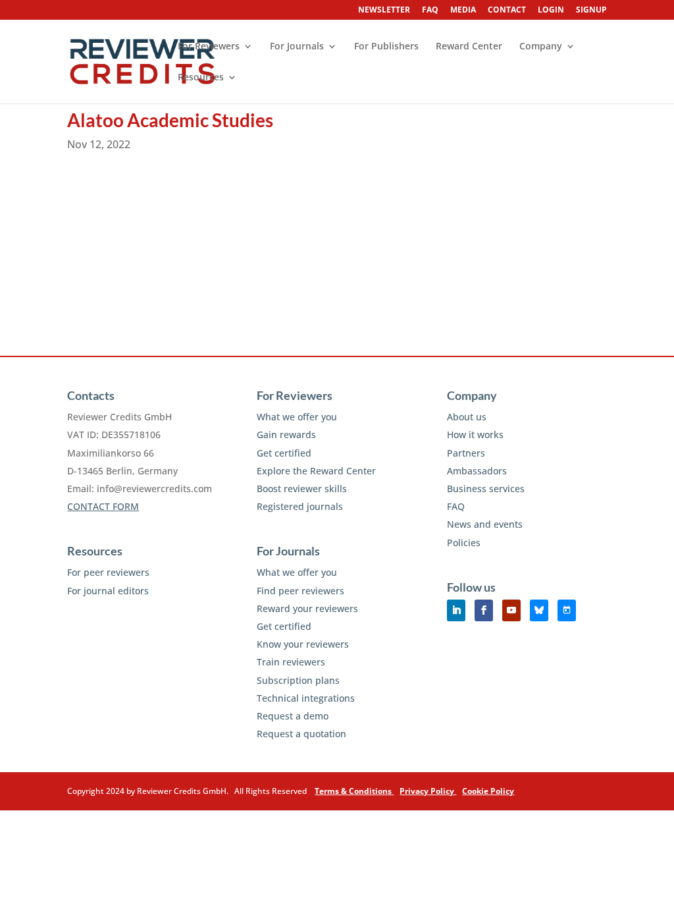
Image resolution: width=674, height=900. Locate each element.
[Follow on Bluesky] (539, 610)
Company (540, 47)
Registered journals (300, 506)
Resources (201, 77)
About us (466, 416)
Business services (486, 488)
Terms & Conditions (354, 791)
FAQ (430, 10)
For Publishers (386, 47)
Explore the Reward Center (316, 470)
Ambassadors (477, 470)
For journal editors (108, 590)
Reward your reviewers (307, 608)
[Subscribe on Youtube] (511, 610)
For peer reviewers (108, 572)
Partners (466, 453)
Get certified (284, 453)
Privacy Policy (428, 791)
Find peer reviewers (300, 590)
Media (463, 10)
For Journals (297, 47)
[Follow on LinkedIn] (456, 610)
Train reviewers (291, 662)
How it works (475, 434)
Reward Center (469, 47)
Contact (507, 10)
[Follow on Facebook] (484, 610)
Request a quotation (301, 733)
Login (551, 10)
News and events (485, 524)
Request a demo (292, 716)
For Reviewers (209, 47)
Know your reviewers (303, 644)
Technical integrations (306, 698)
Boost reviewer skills (302, 488)
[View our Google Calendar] (566, 610)
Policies (463, 542)
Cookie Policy (488, 791)
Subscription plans (298, 680)
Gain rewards (286, 434)
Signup (591, 10)
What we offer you (297, 416)
